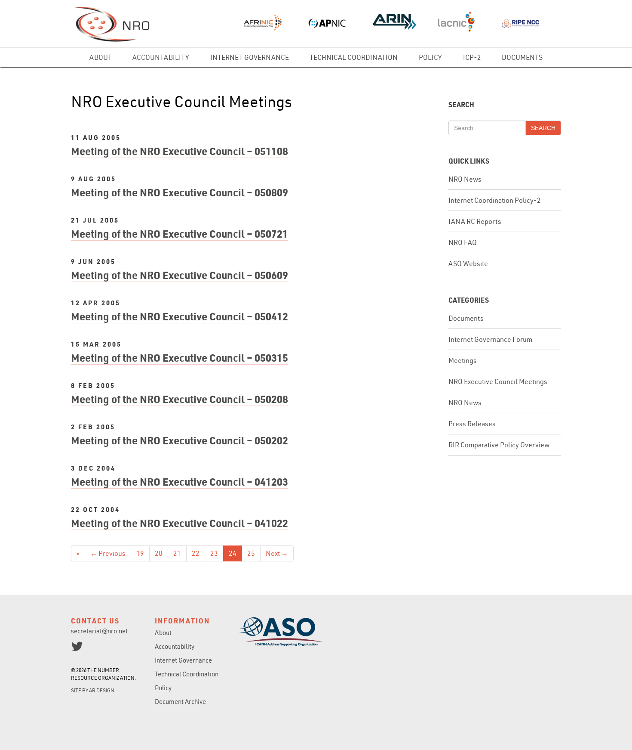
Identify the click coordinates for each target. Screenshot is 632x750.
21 (177, 553)
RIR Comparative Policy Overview (498, 444)
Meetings (462, 360)
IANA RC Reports (474, 221)
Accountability (160, 57)
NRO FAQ (462, 242)
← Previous (108, 553)
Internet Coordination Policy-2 (494, 200)
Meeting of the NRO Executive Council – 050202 (179, 440)
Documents (522, 57)
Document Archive (180, 701)
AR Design (101, 690)
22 (195, 553)
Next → (277, 553)
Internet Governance (249, 57)
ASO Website (468, 263)
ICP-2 (472, 57)
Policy (430, 57)
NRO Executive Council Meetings (497, 381)
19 (140, 553)
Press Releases (472, 423)
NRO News (465, 179)
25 (251, 553)
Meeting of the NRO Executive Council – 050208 (179, 399)
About (100, 57)
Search (543, 127)
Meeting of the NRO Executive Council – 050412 (179, 316)
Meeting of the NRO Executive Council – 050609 (179, 275)
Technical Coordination (354, 57)
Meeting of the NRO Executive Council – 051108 (179, 151)
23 (214, 553)
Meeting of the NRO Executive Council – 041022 (179, 523)
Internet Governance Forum (490, 339)
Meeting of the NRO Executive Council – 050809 (179, 192)
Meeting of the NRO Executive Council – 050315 (179, 357)
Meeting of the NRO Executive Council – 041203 (179, 481)
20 (159, 553)
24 (232, 553)
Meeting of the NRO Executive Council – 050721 (179, 233)
